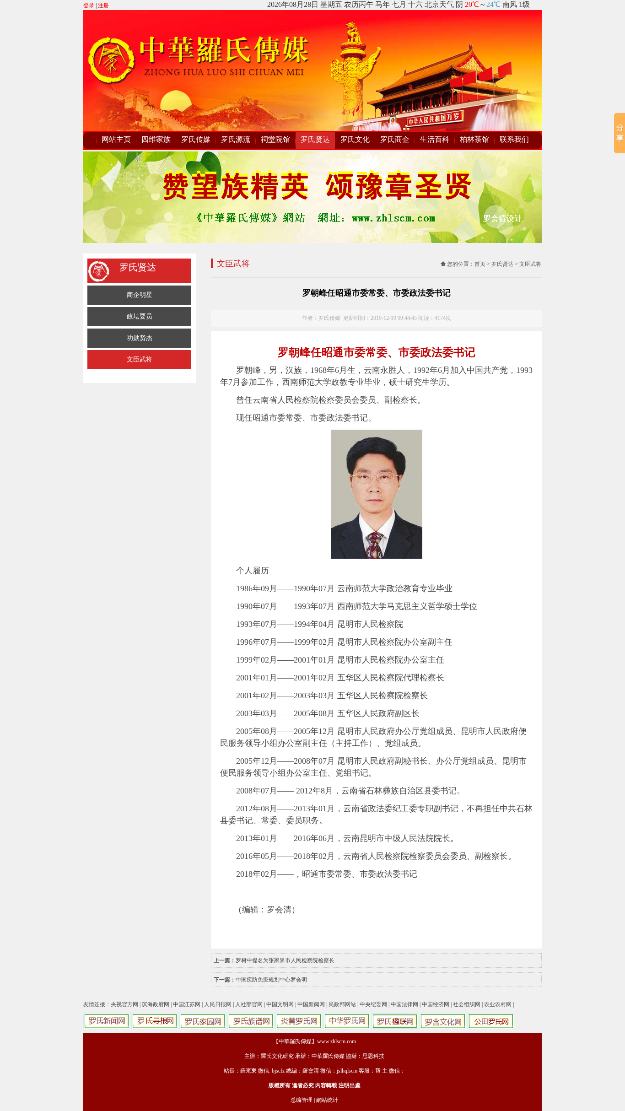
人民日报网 (218, 1004)
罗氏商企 (394, 139)
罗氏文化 (355, 139)
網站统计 (327, 1100)
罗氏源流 (235, 139)
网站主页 (116, 139)
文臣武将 (139, 359)
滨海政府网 (155, 1004)
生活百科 (434, 139)
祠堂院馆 (275, 139)
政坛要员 (139, 316)
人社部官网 (249, 1004)
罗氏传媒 (195, 139)
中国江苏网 (186, 1004)
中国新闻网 (311, 1004)
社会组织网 (466, 1004)
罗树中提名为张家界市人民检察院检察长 (285, 960)
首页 (479, 264)
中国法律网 (404, 1004)
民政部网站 (342, 1004)
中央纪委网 (373, 1004)
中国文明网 (280, 1004)
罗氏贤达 (315, 139)
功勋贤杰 (139, 337)
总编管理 (301, 1100)
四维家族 (156, 139)
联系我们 (514, 139)
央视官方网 (124, 1004)
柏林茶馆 (474, 139)
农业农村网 (498, 1004)
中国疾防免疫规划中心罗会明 (271, 979)
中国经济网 (435, 1004)
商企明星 (139, 294)
